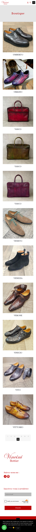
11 (28, 436)
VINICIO (18, 353)
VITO (18, 390)
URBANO (18, 92)
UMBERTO (18, 55)
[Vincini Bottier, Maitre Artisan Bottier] (5, 2)
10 (24, 436)
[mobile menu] (33, 2)
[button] (4, 527)
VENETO (18, 241)
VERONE (18, 315)
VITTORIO (18, 427)
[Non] (34, 526)
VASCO (18, 129)
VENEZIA (18, 278)
